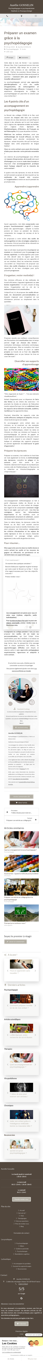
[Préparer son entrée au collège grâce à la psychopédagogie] (21, 887)
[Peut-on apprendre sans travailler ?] (21, 964)
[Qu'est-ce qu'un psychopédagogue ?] (21, 1144)
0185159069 (23, 1284)
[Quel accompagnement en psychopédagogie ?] (21, 839)
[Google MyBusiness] (21, 1298)
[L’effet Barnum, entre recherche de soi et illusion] (21, 1028)
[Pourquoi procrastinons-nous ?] (21, 913)
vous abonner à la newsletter (20, 779)
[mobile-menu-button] (36, 16)
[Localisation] (21, 16)
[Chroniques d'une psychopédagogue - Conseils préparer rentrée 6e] (21, 998)
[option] (21, 968)
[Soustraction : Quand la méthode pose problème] (21, 863)
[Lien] (21, 691)
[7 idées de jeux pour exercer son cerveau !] (21, 1087)
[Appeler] (7, 16)
